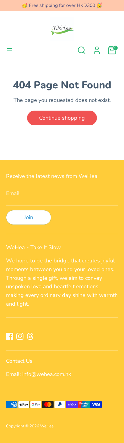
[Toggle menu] (10, 50)
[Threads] (30, 336)
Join (28, 217)
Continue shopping (62, 117)
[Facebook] (9, 336)
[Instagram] (19, 336)
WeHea (47, 426)
